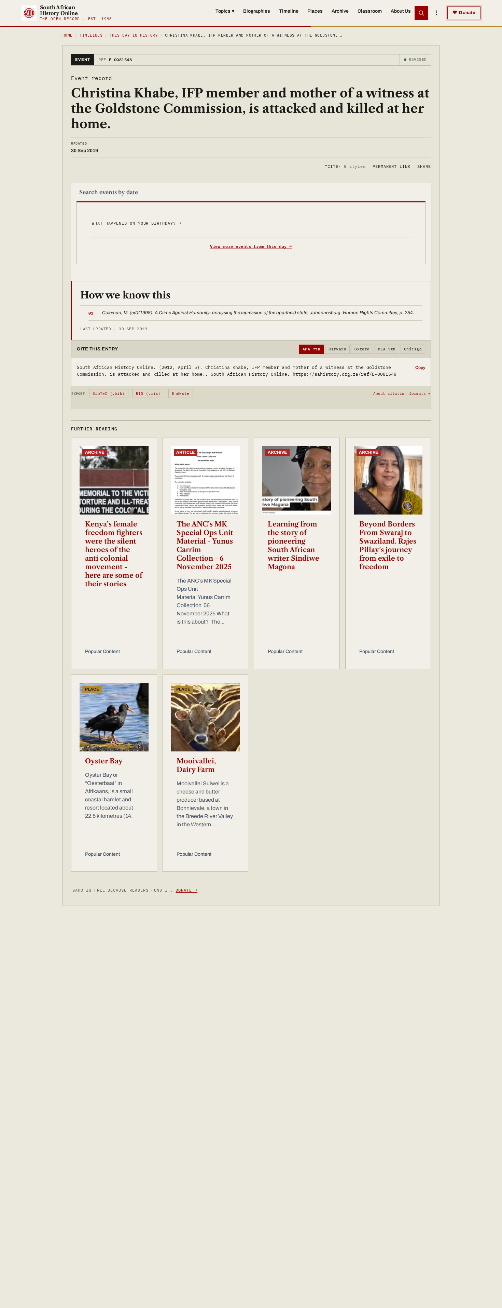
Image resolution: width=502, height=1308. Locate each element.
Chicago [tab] (413, 349)
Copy (420, 367)
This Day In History (134, 35)
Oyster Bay (104, 761)
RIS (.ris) (148, 393)
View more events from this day (251, 246)
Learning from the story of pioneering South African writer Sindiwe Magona (293, 545)
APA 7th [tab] (311, 349)
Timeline (288, 11)
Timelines (91, 35)
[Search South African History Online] (421, 13)
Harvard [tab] (337, 349)
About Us (401, 11)
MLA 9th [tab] (387, 349)
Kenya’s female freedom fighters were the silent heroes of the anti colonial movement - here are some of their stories (113, 554)
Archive (340, 11)
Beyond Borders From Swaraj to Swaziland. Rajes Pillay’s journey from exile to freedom (387, 545)
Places (315, 11)
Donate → (186, 890)
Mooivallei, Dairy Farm (196, 765)
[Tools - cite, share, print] (436, 13)
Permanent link (391, 166)
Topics (224, 11)
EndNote (181, 393)
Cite (345, 166)
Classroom (370, 11)
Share (424, 166)
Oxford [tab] (362, 349)
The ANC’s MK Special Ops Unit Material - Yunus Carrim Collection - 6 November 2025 (205, 545)
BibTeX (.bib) (109, 393)
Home (67, 35)
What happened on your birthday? (136, 223)
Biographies (256, 11)
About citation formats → (402, 393)
